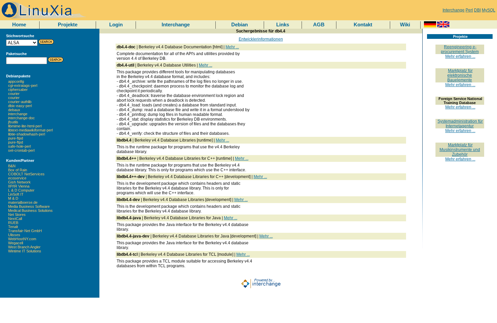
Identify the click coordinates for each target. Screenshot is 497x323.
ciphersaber (18, 90)
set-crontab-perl (21, 150)
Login (116, 24)
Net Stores (17, 215)
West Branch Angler (24, 247)
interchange (17, 114)
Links (282, 24)
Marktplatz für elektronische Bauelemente (460, 75)
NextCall (15, 219)
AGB (319, 24)
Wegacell (15, 243)
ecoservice (17, 178)
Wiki (405, 24)
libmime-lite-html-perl (25, 126)
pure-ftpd (15, 138)
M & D (13, 198)
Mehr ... (232, 47)
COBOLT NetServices (26, 174)
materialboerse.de (23, 202)
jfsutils (13, 122)
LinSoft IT (16, 194)
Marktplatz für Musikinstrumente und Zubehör (460, 150)
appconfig (16, 81)
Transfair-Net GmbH (25, 231)
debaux (14, 110)
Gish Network (19, 182)
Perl (469, 10)
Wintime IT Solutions (24, 251)
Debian (239, 24)
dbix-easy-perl (20, 106)
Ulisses (14, 235)
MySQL (488, 10)
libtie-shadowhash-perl (26, 134)
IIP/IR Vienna (18, 186)
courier (14, 94)
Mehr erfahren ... (460, 56)
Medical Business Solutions (30, 210)
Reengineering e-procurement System (460, 49)
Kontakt (363, 24)
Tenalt (13, 227)
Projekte (67, 24)
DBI (477, 10)
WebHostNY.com (22, 239)
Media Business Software (29, 206)
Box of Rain (17, 170)
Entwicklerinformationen (261, 39)
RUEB (13, 223)
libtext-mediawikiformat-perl (30, 130)
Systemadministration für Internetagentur (460, 123)
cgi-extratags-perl (22, 85)
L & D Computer (21, 190)
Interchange (454, 10)
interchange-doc (21, 118)
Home (19, 24)
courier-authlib (19, 102)
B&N (12, 166)
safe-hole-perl (19, 146)
